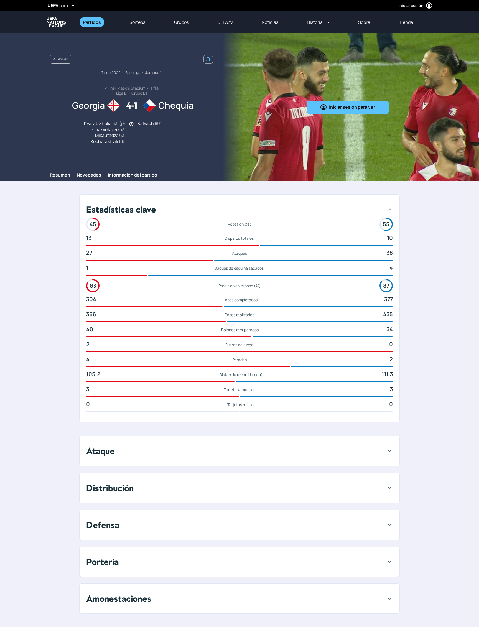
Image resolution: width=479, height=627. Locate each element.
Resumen (60, 175)
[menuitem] (99, 22)
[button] (318, 22)
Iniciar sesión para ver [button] (352, 107)
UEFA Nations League (56, 22)
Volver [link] (63, 59)
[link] (92, 22)
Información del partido (132, 175)
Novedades (89, 175)
